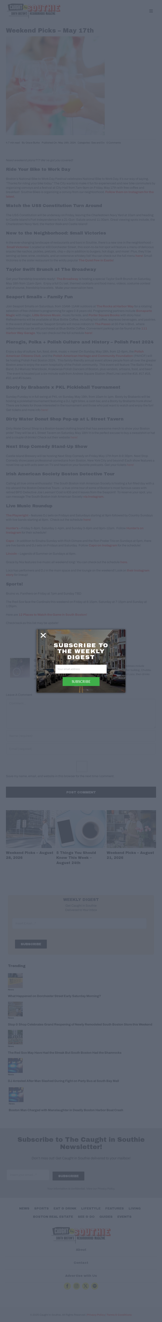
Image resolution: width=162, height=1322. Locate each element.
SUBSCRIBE (81, 681)
